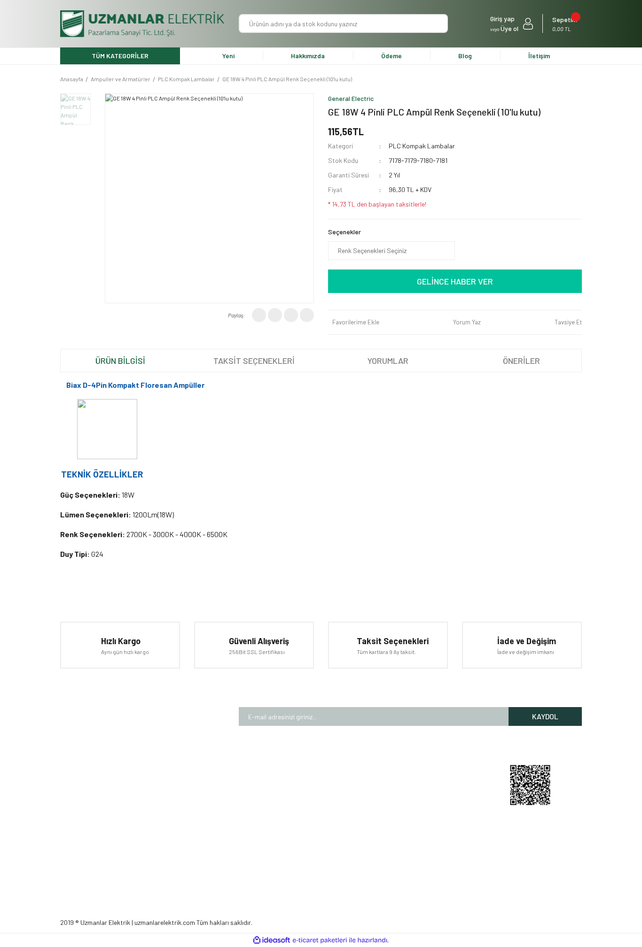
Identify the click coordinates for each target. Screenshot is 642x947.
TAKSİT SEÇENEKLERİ (254, 360)
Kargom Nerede (425, 820)
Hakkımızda (308, 56)
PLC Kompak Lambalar (422, 146)
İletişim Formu (214, 835)
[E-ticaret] (319, 940)
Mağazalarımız (214, 791)
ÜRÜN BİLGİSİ (120, 360)
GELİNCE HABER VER (455, 281)
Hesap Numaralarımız (224, 820)
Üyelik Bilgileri (422, 791)
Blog (465, 56)
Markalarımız (212, 805)
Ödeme (391, 56)
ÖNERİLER (521, 360)
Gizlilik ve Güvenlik (323, 820)
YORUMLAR (388, 360)
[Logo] (142, 23)
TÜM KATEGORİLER (120, 56)
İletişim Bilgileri (424, 805)
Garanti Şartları (320, 791)
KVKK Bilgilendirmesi (327, 849)
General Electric (351, 98)
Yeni (228, 56)
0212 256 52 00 (447, 857)
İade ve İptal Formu (326, 864)
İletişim (539, 56)
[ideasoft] (271, 940)
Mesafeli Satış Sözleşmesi (336, 805)
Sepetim (414, 835)
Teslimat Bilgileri (322, 835)
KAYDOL (545, 716)
